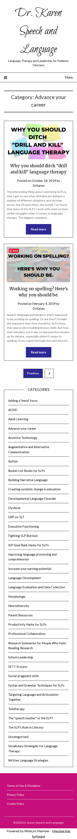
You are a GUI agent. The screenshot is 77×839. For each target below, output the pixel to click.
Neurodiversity (18, 606)
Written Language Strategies (28, 760)
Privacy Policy (15, 794)
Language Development (24, 578)
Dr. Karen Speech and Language (39, 31)
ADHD (12, 410)
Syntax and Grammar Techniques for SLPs (36, 685)
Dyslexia (14, 508)
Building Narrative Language (28, 480)
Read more (38, 229)
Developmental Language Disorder (32, 498)
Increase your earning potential (29, 568)
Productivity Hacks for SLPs (27, 624)
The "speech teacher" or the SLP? (30, 718)
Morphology (16, 596)
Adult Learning (18, 419)
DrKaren (39, 185)
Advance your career (22, 428)
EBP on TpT (16, 517)
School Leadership (20, 657)
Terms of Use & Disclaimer (23, 785)
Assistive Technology (22, 437)
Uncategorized (18, 737)
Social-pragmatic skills (23, 676)
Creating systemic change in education (34, 489)
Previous (33, 373)
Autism (13, 461)
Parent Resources (20, 615)
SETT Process (18, 666)
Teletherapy (16, 709)
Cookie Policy (15, 803)
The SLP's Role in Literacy (26, 727)
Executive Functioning (23, 526)
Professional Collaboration (27, 633)
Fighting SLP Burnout (23, 535)
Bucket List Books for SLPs (26, 470)
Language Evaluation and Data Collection (36, 587)
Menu (69, 77)
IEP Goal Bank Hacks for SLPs (28, 545)
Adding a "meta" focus (23, 400)
